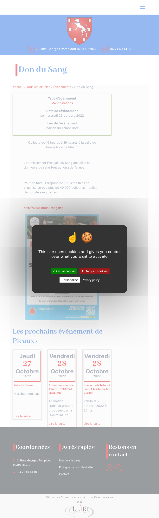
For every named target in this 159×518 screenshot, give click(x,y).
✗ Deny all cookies (94, 271)
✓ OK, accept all (64, 271)
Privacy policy (91, 280)
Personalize (69, 280)
